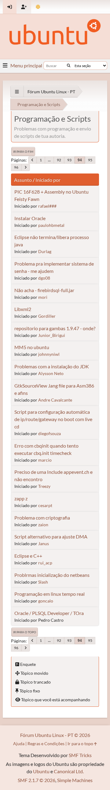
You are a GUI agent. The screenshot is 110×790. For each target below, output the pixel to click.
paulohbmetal (51, 225)
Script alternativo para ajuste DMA (50, 536)
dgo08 (44, 278)
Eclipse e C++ (28, 556)
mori (42, 297)
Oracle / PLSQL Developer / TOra (49, 613)
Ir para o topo (24, 632)
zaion (43, 524)
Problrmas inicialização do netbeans (52, 575)
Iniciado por (48, 180)
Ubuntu (41, 771)
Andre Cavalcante (55, 399)
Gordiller (47, 316)
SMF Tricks (80, 755)
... (49, 160)
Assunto (23, 180)
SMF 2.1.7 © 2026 (36, 780)
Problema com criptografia (42, 517)
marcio (45, 460)
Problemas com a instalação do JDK (51, 366)
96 (16, 167)
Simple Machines (75, 780)
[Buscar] (68, 65)
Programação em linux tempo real (49, 594)
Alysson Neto (51, 373)
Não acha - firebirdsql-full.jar (44, 290)
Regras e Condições (46, 743)
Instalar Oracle (30, 218)
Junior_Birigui (51, 335)
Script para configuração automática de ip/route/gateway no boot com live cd (53, 419)
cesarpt (45, 505)
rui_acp (45, 562)
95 (90, 160)
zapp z (21, 498)
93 (69, 160)
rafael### (47, 206)
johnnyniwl (49, 354)
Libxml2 (22, 309)
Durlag (44, 251)
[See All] (17, 91)
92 (59, 160)
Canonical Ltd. (69, 771)
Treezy (44, 486)
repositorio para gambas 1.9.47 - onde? (54, 328)
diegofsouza (49, 433)
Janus (43, 543)
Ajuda (18, 743)
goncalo (45, 600)
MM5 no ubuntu (31, 347)
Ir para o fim (23, 151)
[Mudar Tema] (38, 7)
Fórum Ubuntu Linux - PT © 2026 (55, 735)
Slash (43, 581)
